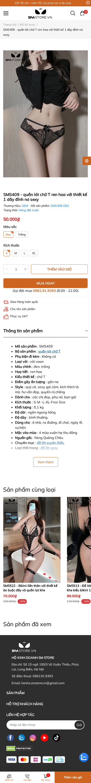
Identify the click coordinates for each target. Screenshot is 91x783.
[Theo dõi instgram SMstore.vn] (33, 738)
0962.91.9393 (44, 290)
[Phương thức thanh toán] (35, 759)
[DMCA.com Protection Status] (19, 748)
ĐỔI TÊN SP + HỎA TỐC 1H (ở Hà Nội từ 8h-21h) (43, 3)
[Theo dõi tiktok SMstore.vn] (56, 738)
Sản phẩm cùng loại (29, 489)
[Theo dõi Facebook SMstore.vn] (10, 738)
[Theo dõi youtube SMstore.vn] (44, 738)
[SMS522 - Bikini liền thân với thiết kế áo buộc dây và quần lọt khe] (32, 540)
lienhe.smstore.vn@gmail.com (43, 683)
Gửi (79, 725)
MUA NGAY (45, 283)
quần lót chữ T (49, 351)
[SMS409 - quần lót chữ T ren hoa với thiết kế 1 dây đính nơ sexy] (45, 113)
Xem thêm (46, 462)
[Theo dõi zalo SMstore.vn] (22, 738)
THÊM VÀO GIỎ (59, 269)
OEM (25, 206)
